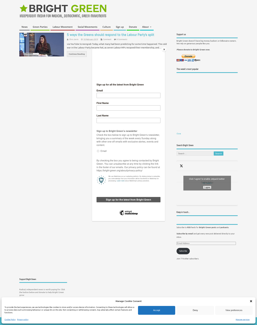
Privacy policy (22, 320)
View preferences (233, 310)
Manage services (243, 320)
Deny (195, 310)
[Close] (164, 49)
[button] (251, 301)
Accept (156, 310)
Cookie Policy (10, 320)
